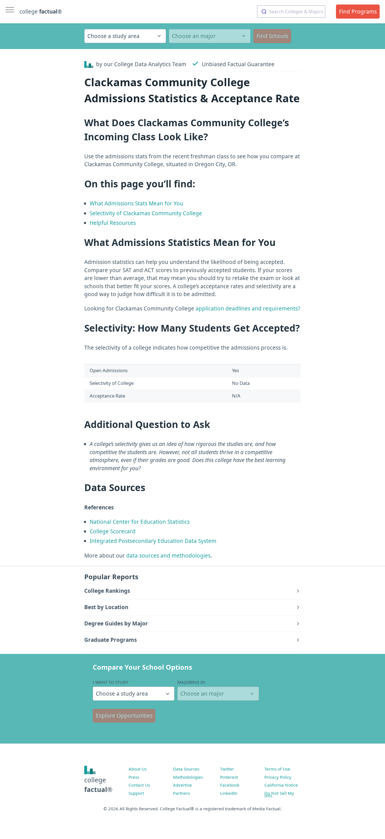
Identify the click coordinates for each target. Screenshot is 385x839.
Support (136, 793)
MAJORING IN (191, 682)
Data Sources (186, 769)
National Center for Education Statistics (140, 521)
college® (98, 785)
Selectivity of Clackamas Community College (146, 213)
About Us (138, 769)
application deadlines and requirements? (248, 308)
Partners (181, 793)
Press (134, 777)
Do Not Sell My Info (279, 794)
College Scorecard (113, 531)
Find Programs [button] (358, 11)
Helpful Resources (113, 223)
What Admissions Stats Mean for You (136, 203)
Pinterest (229, 777)
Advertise (182, 785)
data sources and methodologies (168, 555)
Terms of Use (277, 769)
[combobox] (291, 11)
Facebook (229, 785)
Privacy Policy (277, 777)
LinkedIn (228, 793)
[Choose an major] (210, 36)
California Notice (281, 785)
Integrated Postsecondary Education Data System (153, 541)
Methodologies (188, 777)
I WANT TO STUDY (111, 682)
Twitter (227, 769)
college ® (40, 11)
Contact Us (139, 785)
